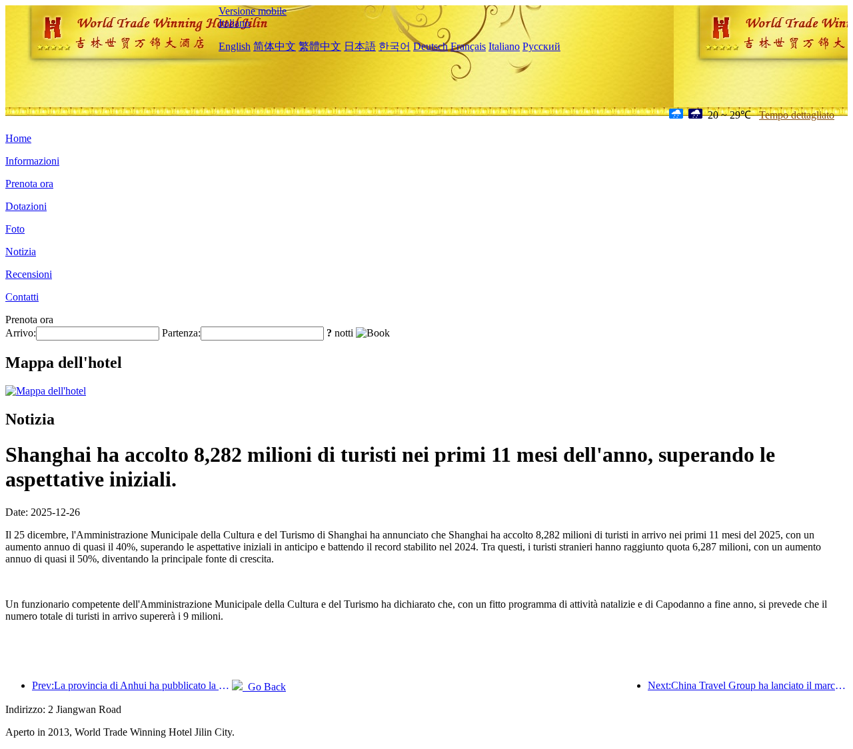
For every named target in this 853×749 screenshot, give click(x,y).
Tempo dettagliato (796, 115)
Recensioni (28, 274)
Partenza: (181, 333)
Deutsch (430, 46)
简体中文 (274, 46)
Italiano (234, 23)
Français (468, 46)
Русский (541, 46)
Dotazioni (26, 206)
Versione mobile (253, 11)
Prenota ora (29, 183)
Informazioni (32, 161)
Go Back (264, 686)
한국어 (395, 46)
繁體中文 (320, 46)
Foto (15, 229)
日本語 (360, 46)
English (235, 46)
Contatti (22, 297)
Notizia (20, 251)
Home (18, 138)
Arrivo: (20, 333)
